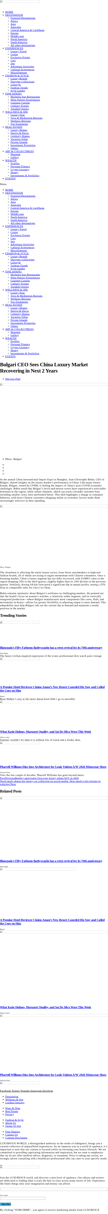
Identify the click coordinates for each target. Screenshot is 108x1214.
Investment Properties (23, 145)
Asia (13, 24)
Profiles (15, 163)
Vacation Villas (19, 139)
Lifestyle (16, 84)
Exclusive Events (20, 57)
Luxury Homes (19, 130)
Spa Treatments (19, 123)
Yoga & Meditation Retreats (26, 117)
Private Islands (19, 142)
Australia (16, 27)
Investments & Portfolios (25, 175)
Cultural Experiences (22, 69)
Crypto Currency (20, 169)
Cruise (14, 54)
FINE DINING (13, 93)
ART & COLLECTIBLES (19, 151)
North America (19, 39)
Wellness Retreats (21, 120)
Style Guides (18, 90)
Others (14, 148)
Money (14, 172)
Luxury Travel (19, 51)
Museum (15, 154)
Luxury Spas (18, 114)
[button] (54, 184)
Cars (13, 60)
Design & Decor (20, 133)
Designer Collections (22, 81)
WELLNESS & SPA (16, 111)
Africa (14, 20)
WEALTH (10, 160)
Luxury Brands (19, 78)
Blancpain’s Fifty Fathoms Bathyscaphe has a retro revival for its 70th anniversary (51, 647)
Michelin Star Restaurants (25, 96)
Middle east (17, 36)
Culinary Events (20, 105)
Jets (13, 63)
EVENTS (10, 178)
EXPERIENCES (14, 48)
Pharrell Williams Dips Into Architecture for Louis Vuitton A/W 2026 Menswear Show (53, 766)
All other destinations (23, 45)
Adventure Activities (22, 66)
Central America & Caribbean (27, 30)
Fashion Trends (19, 87)
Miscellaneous (19, 72)
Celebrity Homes (20, 136)
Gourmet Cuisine (20, 102)
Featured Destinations (23, 17)
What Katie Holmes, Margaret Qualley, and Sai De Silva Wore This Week (45, 731)
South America (19, 42)
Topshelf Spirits (20, 108)
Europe (15, 33)
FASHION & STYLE (17, 75)
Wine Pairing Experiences (25, 99)
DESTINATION (14, 14)
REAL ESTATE (13, 126)
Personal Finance (20, 166)
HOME (9, 11)
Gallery (15, 157)
